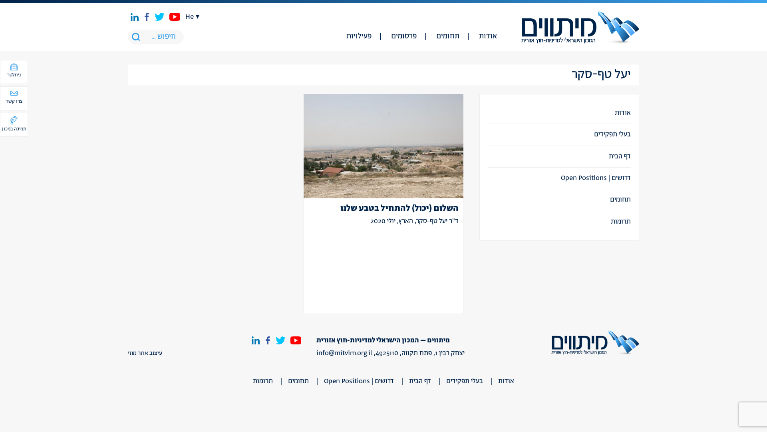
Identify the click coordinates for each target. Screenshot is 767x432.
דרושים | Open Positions (596, 178)
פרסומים (404, 36)
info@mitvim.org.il (344, 353)
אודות (488, 36)
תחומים (447, 36)
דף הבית (620, 156)
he (189, 17)
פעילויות (359, 36)
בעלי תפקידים (612, 134)
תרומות (621, 221)
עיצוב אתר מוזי (145, 353)
